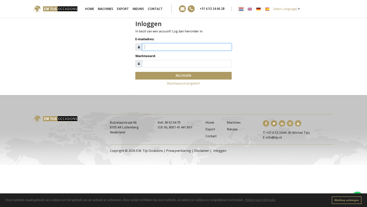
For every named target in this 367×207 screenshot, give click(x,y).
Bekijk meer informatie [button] (260, 200)
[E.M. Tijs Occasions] (55, 9)
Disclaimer (201, 151)
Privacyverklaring (178, 151)
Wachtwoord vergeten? (183, 83)
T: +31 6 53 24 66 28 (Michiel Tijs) (286, 133)
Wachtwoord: (145, 56)
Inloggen (183, 75)
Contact (155, 9)
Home (89, 9)
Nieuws (138, 9)
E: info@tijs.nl (272, 137)
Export (123, 9)
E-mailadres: (144, 39)
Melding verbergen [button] (347, 200)
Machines (105, 9)
